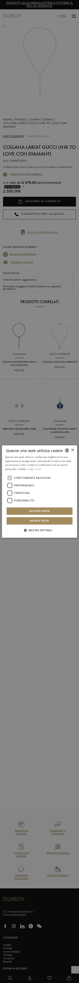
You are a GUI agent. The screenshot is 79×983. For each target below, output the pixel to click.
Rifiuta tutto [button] (39, 520)
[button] (39, 530)
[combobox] (67, 450)
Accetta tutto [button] (39, 511)
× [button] (72, 450)
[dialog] (39, 491)
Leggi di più (34, 469)
